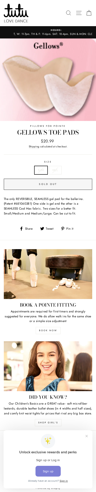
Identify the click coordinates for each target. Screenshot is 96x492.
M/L (55, 170)
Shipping (34, 146)
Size (48, 161)
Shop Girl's (48, 422)
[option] (48, 32)
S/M (41, 170)
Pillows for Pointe (48, 126)
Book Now (48, 330)
